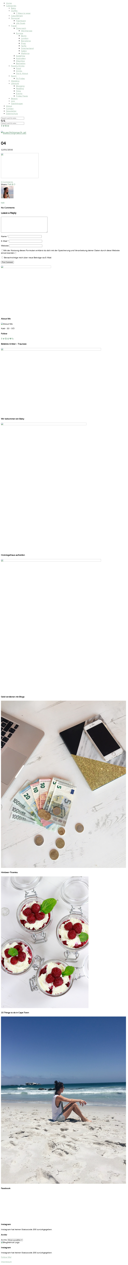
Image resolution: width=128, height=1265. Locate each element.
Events (19, 93)
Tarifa (23, 46)
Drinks (19, 71)
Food (18, 68)
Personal (15, 18)
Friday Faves (22, 96)
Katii (2, 203)
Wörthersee (26, 31)
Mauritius (20, 61)
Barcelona (26, 41)
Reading (20, 88)
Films (18, 91)
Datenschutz (12, 113)
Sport (13, 76)
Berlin (23, 36)
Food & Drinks (17, 66)
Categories (11, 6)
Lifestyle (15, 83)
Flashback (21, 21)
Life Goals (20, 23)
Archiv (4, 1240)
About (9, 106)
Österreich (21, 28)
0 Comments (7, 182)
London (24, 38)
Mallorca (25, 53)
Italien (24, 51)
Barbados (20, 63)
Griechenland (27, 48)
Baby (13, 8)
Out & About (22, 73)
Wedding (15, 81)
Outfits (14, 11)
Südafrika (20, 56)
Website (5, 245)
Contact (10, 108)
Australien (21, 58)
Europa (19, 33)
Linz (13, 101)
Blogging (20, 86)
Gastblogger (17, 103)
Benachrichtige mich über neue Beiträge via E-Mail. (28, 257)
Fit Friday (20, 78)
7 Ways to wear (23, 13)
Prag (23, 43)
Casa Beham (17, 16)
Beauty (14, 98)
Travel (14, 26)
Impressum (6, 1261)
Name (4, 236)
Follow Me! (6, 1257)
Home (9, 3)
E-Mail (4, 241)
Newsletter (11, 111)
